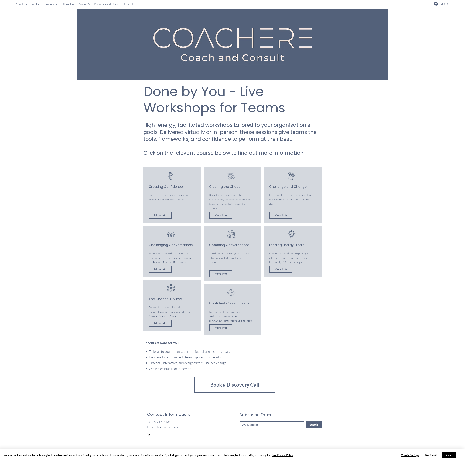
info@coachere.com (166, 427)
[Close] (460, 455)
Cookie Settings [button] (410, 455)
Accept (449, 455)
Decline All (431, 455)
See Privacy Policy (282, 455)
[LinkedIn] (149, 435)
